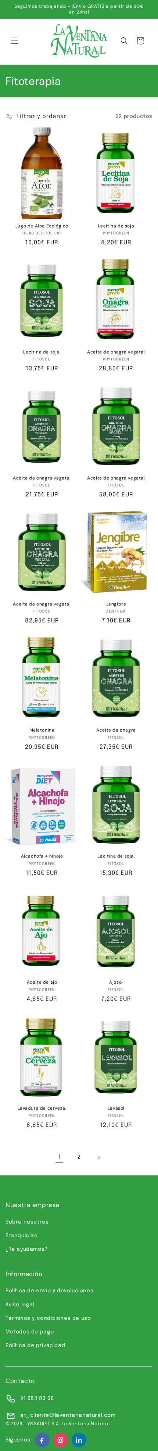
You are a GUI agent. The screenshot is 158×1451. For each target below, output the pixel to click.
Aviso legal (20, 1304)
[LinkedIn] (79, 1440)
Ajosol (116, 982)
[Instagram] (60, 1440)
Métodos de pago (30, 1332)
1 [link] (59, 1157)
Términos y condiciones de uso (48, 1318)
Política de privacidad (35, 1345)
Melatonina (42, 730)
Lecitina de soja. (41, 352)
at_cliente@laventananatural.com (68, 1415)
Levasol (116, 1108)
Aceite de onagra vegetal (116, 352)
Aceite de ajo (42, 982)
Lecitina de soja (116, 226)
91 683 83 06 (37, 1398)
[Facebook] (42, 1440)
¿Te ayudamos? (27, 1249)
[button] (15, 41)
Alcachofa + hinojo (42, 856)
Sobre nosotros (27, 1222)
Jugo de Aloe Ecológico (41, 226)
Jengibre (116, 604)
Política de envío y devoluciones (49, 1290)
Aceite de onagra (116, 730)
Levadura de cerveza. (42, 1108)
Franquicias (21, 1235)
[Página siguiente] (99, 1157)
